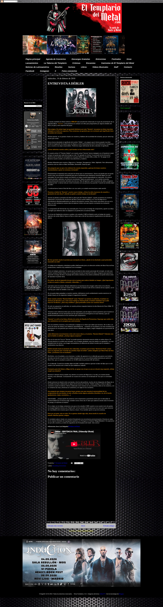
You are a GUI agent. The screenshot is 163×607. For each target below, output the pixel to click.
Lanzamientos (32, 63)
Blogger (121, 594)
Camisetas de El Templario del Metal (117, 63)
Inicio (83, 526)
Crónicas (76, 63)
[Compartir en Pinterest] (82, 463)
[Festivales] (29, 54)
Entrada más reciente (55, 526)
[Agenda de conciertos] (42, 54)
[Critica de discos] (74, 54)
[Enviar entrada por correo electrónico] (71, 463)
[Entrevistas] (103, 54)
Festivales (116, 59)
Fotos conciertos (69, 71)
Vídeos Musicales (100, 67)
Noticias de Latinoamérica (37, 67)
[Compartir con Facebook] (81, 463)
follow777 (103, 594)
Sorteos (71, 67)
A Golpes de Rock (74, 426)
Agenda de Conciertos (56, 59)
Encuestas (90, 63)
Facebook (30, 71)
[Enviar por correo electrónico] (75, 463)
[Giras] (56, 54)
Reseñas (58, 67)
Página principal (33, 59)
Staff (116, 67)
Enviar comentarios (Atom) (85, 531)
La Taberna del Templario (55, 63)
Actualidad (55, 465)
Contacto (128, 67)
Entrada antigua (108, 526)
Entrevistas (101, 59)
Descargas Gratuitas (81, 59)
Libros (84, 67)
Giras (129, 59)
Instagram (44, 71)
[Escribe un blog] (77, 463)
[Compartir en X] (79, 463)
